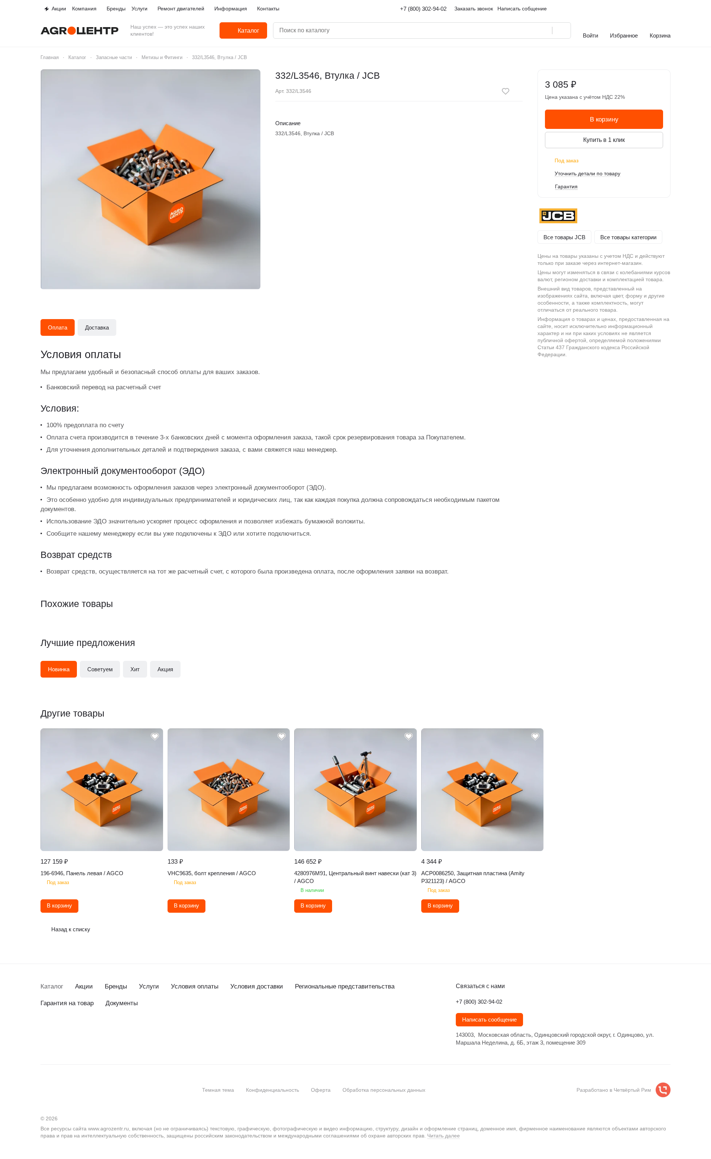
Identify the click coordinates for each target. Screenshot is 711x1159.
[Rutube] (89, 1030)
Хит (135, 669)
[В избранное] (505, 91)
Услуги (149, 986)
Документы (121, 1003)
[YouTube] (74, 1030)
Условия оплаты (194, 986)
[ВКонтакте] (44, 1030)
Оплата (57, 327)
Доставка (97, 327)
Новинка (58, 669)
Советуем (100, 669)
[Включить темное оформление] (668, 9)
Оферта (321, 1090)
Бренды (116, 986)
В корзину (604, 119)
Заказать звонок (473, 9)
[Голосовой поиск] (544, 30)
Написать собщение (522, 9)
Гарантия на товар (67, 1003)
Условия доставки (256, 986)
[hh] (119, 1030)
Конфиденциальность (272, 1090)
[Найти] (561, 30)
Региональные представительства (345, 986)
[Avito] (104, 1030)
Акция (165, 669)
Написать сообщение (489, 1020)
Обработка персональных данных (383, 1090)
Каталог (51, 986)
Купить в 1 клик (604, 140)
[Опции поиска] (514, 30)
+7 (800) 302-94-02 (423, 9)
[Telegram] (59, 1030)
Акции (84, 986)
